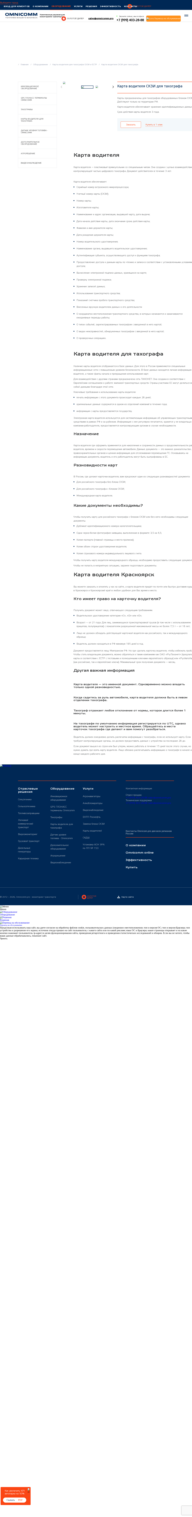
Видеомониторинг (27, 834)
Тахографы (27, 109)
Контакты (130, 6)
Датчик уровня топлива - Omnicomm (34, 131)
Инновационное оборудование (30, 87)
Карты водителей (92, 830)
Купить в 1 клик (154, 124)
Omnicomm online (140, 852)
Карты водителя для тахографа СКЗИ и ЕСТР (74, 64)
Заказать (131, 124)
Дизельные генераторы (24, 850)
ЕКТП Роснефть (91, 817)
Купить (132, 867)
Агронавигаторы (91, 796)
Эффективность (110, 6)
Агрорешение (28, 154)
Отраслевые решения (28, 790)
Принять (4, 938)
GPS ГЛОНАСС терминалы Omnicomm (34, 99)
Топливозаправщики (28, 813)
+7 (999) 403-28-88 (136, 797)
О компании (40, 6)
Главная (25, 64)
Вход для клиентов (17, 6)
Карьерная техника (28, 858)
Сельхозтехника (26, 806)
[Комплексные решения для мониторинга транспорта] (21, 15)
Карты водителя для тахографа (32, 120)
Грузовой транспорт (28, 841)
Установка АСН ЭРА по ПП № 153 (94, 846)
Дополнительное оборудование (30, 143)
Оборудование (61, 6)
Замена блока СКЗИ (94, 824)
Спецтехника (25, 799)
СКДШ (86, 837)
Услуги (78, 6)
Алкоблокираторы (92, 803)
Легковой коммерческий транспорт (25, 824)
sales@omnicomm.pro (101, 18)
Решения (91, 6)
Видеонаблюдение (31, 163)
